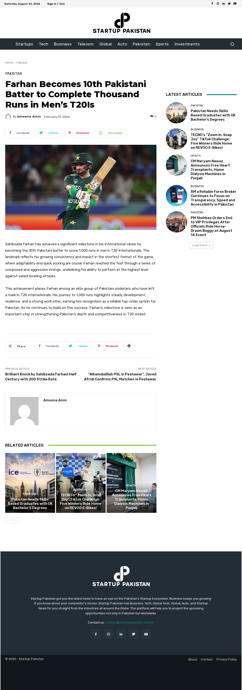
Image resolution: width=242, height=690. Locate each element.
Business (80, 489)
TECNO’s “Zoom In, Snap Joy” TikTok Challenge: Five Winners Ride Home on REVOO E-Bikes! (80, 501)
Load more (199, 245)
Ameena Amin (29, 116)
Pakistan (22, 63)
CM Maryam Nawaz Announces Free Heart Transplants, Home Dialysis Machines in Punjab (131, 499)
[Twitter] (229, 4)
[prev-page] (8, 521)
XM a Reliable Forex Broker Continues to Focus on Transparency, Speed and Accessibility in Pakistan (213, 198)
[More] (129, 346)
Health (131, 485)
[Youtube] (235, 4)
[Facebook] (212, 4)
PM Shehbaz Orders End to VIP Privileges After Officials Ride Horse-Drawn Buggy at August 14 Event (211, 226)
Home (9, 63)
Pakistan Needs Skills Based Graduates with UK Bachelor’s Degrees (30, 503)
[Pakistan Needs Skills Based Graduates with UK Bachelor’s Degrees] (30, 483)
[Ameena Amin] (9, 117)
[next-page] (16, 521)
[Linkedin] (223, 4)
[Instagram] (218, 4)
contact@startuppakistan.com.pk (129, 622)
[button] (232, 44)
